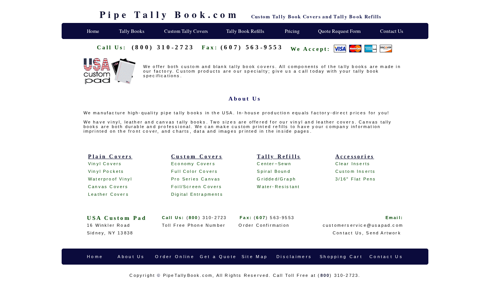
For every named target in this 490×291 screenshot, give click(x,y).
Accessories (354, 156)
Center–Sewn (274, 163)
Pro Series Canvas (195, 179)
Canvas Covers (108, 186)
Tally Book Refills (245, 31)
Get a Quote (218, 256)
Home (93, 31)
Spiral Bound (273, 171)
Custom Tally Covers (186, 31)
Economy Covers (193, 163)
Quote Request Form (339, 31)
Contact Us (391, 31)
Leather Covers (108, 194)
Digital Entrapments (197, 194)
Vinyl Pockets (106, 171)
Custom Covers (196, 156)
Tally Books (131, 31)
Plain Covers (110, 156)
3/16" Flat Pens (355, 179)
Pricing (292, 31)
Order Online (174, 256)
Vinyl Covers (105, 163)
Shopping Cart (341, 256)
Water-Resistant (278, 186)
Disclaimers (294, 256)
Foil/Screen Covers (196, 186)
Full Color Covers (194, 171)
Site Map (255, 256)
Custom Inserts (355, 171)
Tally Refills (279, 156)
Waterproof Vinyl (110, 179)
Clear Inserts (353, 163)
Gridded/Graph (276, 179)
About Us (131, 256)
